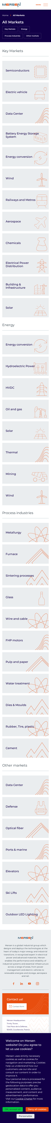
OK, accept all (13, 1109)
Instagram (37, 984)
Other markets (32, 36)
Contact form (18, 1006)
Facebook (13, 984)
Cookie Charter (24, 1098)
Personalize (25, 1116)
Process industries (12, 36)
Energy (24, 29)
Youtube (29, 984)
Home (5, 15)
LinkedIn (21, 984)
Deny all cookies (37, 1109)
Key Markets (10, 29)
